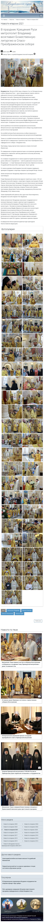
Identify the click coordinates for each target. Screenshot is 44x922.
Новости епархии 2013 (10, 841)
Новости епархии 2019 (10, 832)
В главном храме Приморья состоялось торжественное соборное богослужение (19, 701)
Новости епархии (20, 19)
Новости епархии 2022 (31, 827)
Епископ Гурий (19, 613)
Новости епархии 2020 (31, 829)
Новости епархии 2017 (10, 835)
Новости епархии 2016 (31, 835)
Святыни (7, 911)
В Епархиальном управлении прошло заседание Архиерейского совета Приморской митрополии (17, 736)
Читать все (38, 621)
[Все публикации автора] (34, 54)
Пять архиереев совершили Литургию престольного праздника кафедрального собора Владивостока (18, 890)
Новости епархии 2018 (31, 832)
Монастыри (21, 911)
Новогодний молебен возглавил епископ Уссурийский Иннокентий (18, 859)
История (35, 911)
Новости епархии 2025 (10, 824)
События (11, 19)
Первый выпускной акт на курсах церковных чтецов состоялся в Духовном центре (18, 867)
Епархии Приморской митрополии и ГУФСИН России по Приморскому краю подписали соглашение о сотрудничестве (21, 772)
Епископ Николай (26, 610)
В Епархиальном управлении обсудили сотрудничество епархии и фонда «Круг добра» (19, 882)
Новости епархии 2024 (31, 824)
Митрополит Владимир (13, 610)
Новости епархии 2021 (32, 19)
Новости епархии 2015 (10, 838)
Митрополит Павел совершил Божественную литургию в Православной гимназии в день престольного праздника (19, 808)
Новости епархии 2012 (31, 841)
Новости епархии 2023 (10, 827)
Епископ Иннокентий (7, 613)
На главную (4, 19)
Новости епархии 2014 (31, 838)
